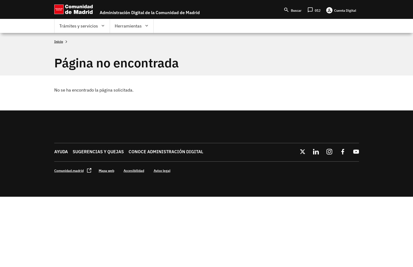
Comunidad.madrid (69, 170)
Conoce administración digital (166, 151)
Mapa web (106, 170)
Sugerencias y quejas (98, 151)
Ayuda (61, 151)
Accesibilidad (134, 170)
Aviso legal (162, 170)
